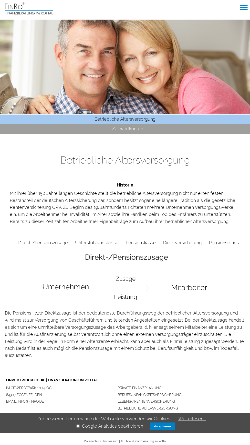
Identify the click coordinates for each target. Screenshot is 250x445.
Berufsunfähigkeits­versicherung (149, 395)
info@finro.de (31, 401)
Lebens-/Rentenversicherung (146, 401)
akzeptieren (162, 426)
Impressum (110, 441)
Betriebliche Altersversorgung (148, 408)
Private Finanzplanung (139, 388)
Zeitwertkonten (127, 128)
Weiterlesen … (192, 418)
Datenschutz (92, 441)
